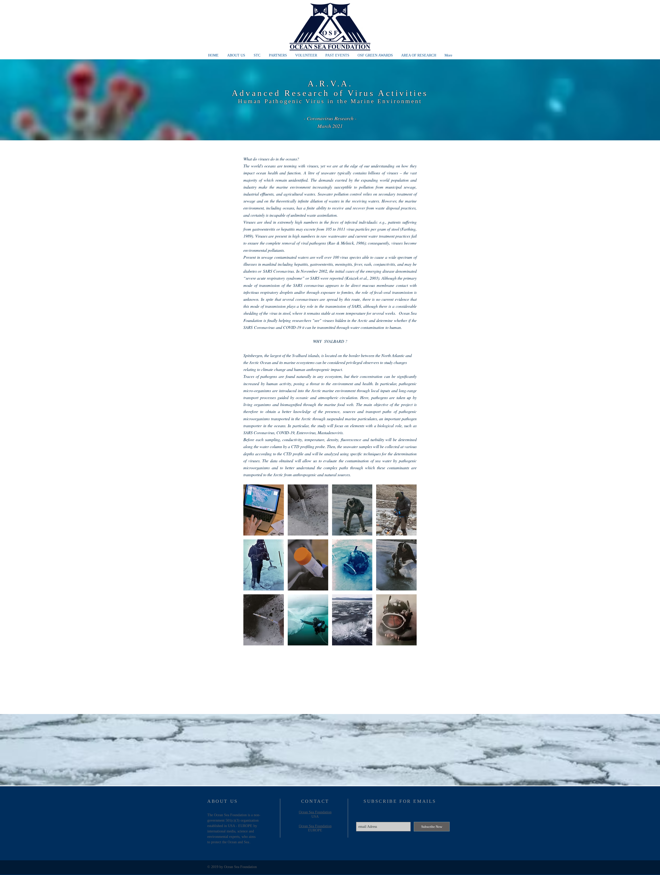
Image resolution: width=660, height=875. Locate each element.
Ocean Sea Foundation (315, 812)
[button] (263, 510)
